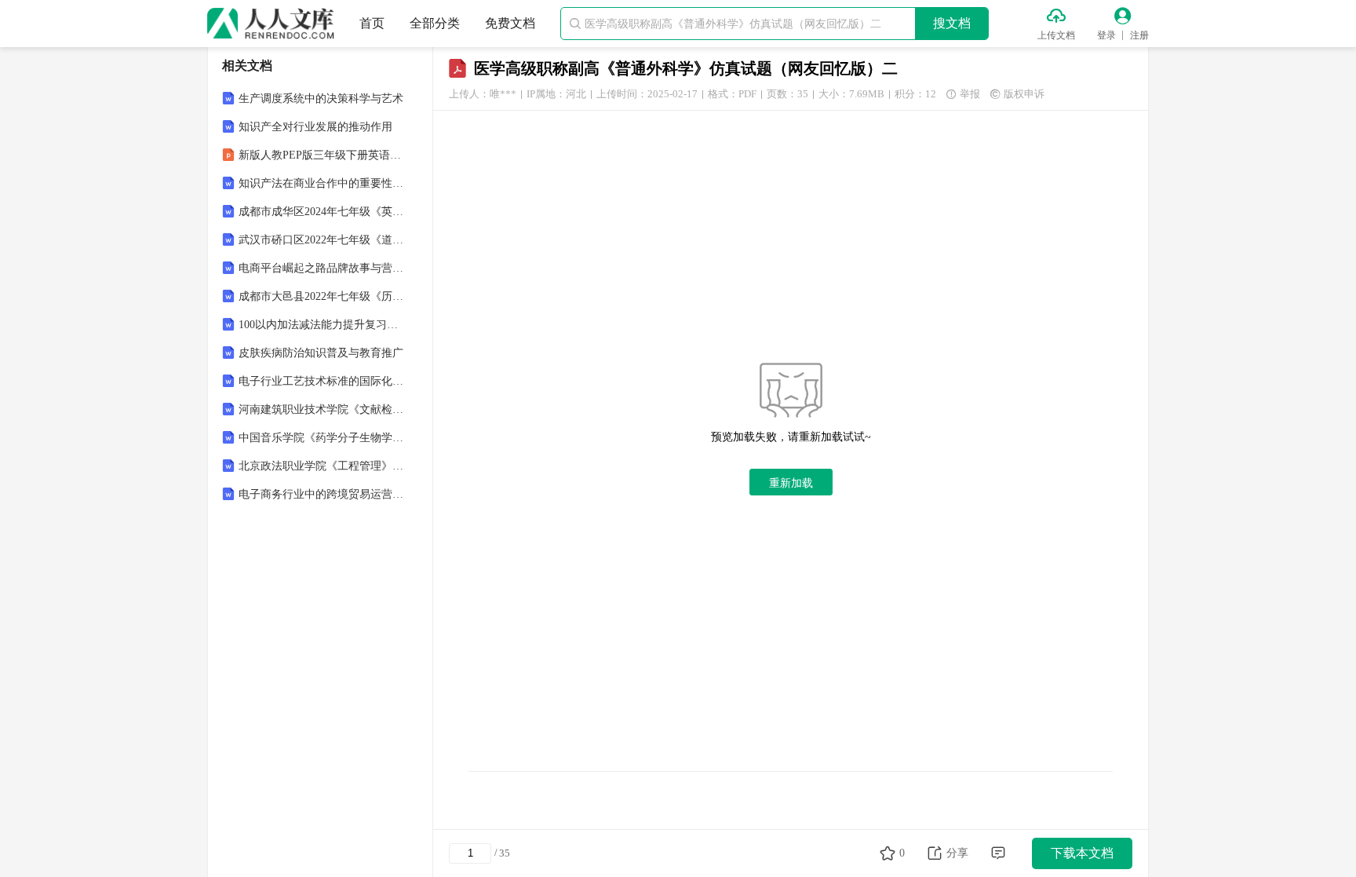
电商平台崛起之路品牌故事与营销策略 (322, 268)
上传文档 (1056, 35)
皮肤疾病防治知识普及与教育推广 (321, 353)
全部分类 (435, 23)
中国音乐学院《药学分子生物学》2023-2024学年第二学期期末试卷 (322, 438)
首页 (372, 23)
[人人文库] (270, 23)
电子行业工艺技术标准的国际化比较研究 (322, 381)
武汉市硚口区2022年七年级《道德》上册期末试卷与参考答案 (322, 240)
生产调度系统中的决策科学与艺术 (321, 98)
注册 (1139, 35)
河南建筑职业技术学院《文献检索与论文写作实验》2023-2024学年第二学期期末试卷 (322, 409)
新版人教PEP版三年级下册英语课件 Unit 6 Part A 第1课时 (322, 155)
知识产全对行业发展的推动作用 (315, 127)
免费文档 (510, 23)
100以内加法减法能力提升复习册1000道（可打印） (322, 325)
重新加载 (791, 483)
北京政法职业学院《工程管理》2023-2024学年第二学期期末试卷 (322, 466)
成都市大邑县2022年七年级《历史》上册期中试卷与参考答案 (322, 296)
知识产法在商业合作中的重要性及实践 (322, 183)
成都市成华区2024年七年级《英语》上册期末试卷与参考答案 (322, 211)
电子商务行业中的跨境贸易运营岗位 (322, 494)
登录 (1106, 35)
